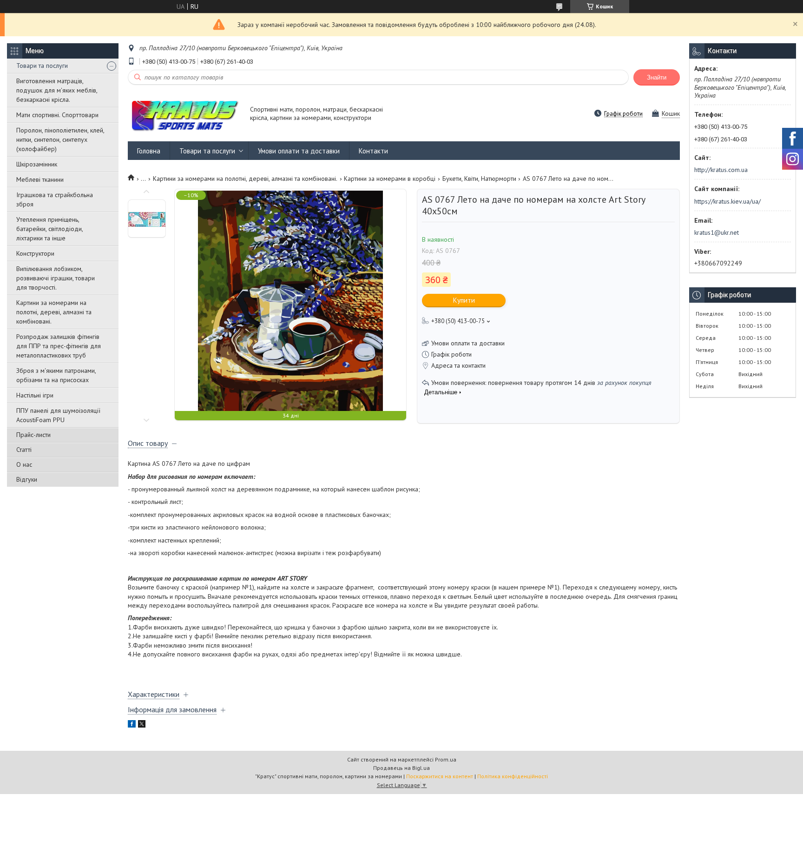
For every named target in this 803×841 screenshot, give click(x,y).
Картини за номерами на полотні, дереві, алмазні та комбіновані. (54, 311)
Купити (464, 300)
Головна (148, 150)
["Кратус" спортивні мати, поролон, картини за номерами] (184, 114)
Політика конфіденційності (512, 776)
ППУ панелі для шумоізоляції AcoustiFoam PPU (58, 415)
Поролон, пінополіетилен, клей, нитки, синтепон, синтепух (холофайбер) (60, 139)
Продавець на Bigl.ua (401, 767)
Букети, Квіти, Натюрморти (479, 178)
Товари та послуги (42, 65)
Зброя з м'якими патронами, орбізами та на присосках (56, 375)
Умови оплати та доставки (299, 150)
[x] (141, 725)
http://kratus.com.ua (721, 170)
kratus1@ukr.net (716, 232)
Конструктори (35, 253)
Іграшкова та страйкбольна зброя (54, 199)
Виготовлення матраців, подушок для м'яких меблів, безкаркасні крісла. (56, 90)
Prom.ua (445, 759)
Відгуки (26, 479)
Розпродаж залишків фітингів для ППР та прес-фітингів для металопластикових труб (58, 345)
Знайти (656, 77)
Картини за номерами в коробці (389, 178)
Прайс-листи (33, 434)
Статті (24, 449)
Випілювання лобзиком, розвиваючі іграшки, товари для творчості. (55, 278)
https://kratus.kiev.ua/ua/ (727, 201)
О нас (24, 464)
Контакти (373, 150)
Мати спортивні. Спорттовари (57, 115)
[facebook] (132, 725)
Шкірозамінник (36, 164)
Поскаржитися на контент (439, 776)
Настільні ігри (34, 395)
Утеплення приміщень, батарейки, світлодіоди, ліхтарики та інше (49, 228)
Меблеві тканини (40, 179)
